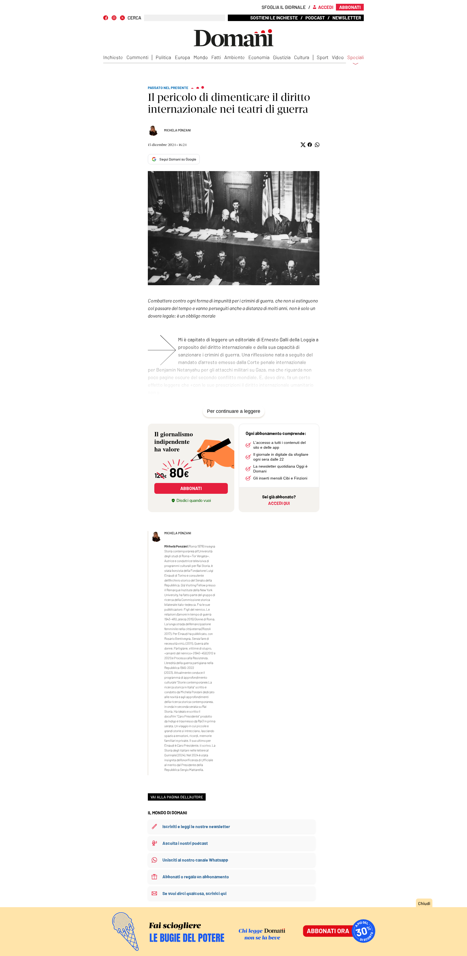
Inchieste (113, 57)
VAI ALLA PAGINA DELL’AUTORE (177, 797)
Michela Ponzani (177, 130)
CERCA (134, 17)
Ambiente (234, 57)
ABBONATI (191, 488)
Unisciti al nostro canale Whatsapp (195, 859)
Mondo (201, 57)
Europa (182, 57)
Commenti (137, 57)
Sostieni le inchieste (274, 17)
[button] (302, 144)
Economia (258, 57)
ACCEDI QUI (279, 503)
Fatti (216, 57)
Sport (322, 57)
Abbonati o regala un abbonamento (195, 876)
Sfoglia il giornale (284, 7)
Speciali (355, 57)
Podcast (315, 17)
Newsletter (346, 17)
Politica (163, 57)
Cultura (301, 57)
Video (338, 57)
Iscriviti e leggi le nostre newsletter (196, 826)
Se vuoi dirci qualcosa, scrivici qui (194, 893)
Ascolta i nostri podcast (185, 843)
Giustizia (282, 57)
